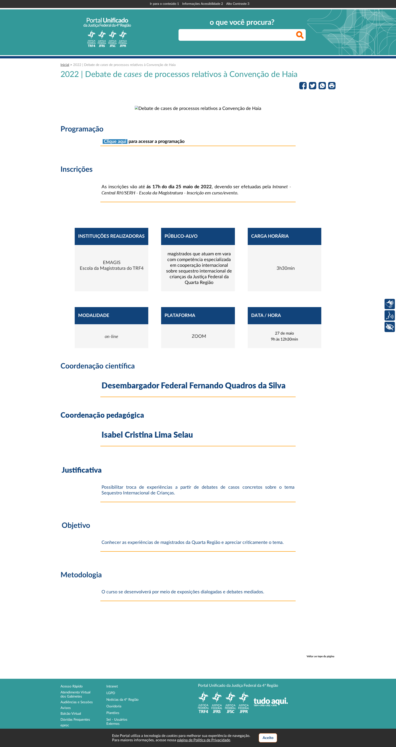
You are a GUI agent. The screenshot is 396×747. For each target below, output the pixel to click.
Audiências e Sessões (76, 702)
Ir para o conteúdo (164, 3)
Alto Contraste (237, 3)
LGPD (110, 693)
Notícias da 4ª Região (122, 699)
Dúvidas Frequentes (75, 719)
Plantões (112, 713)
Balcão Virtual (70, 713)
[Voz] (390, 315)
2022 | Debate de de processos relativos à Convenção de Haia (124, 65)
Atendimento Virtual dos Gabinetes (75, 694)
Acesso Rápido (71, 686)
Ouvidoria (113, 706)
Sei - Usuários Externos (116, 721)
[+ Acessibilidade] (390, 327)
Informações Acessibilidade (202, 3)
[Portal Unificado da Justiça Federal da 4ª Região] (107, 32)
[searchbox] (242, 35)
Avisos (65, 708)
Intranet (112, 686)
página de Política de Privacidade (203, 740)
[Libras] (390, 304)
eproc (64, 725)
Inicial (64, 65)
